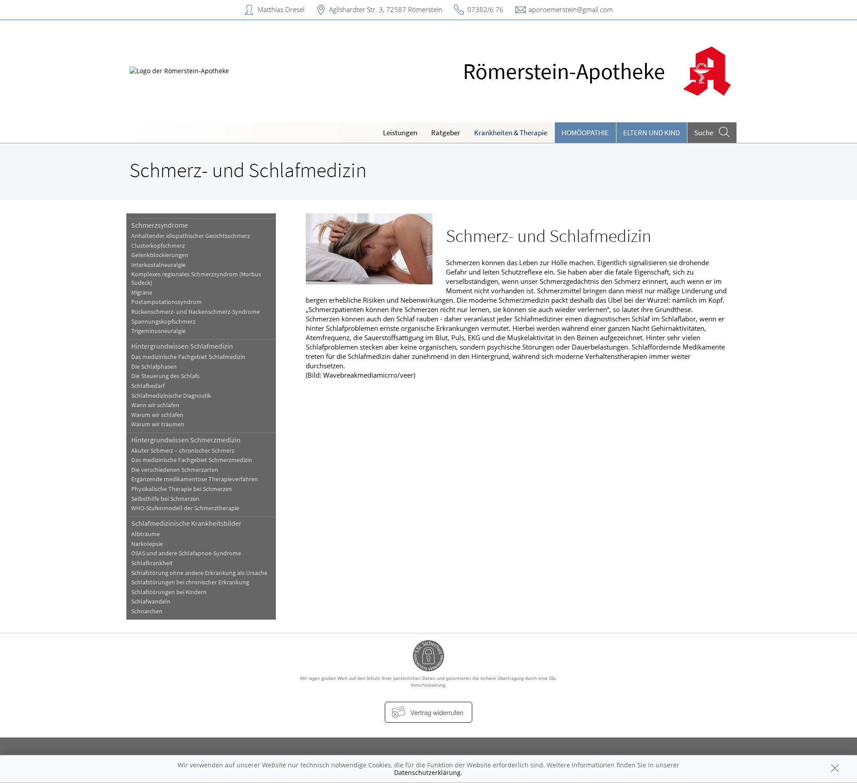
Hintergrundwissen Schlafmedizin (182, 346)
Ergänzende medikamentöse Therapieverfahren (194, 479)
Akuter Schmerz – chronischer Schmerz (182, 450)
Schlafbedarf (148, 386)
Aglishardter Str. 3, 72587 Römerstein (385, 9)
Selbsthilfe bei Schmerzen (165, 499)
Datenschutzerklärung (427, 772)
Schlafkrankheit (152, 563)
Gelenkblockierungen (159, 255)
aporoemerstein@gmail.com (570, 9)
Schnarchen (146, 611)
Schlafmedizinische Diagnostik (171, 396)
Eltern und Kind (651, 132)
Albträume (145, 534)
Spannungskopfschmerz (163, 321)
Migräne (141, 292)
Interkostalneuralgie (158, 265)
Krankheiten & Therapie (510, 132)
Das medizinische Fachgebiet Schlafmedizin (188, 357)
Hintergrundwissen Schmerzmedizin (186, 439)
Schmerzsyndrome (159, 225)
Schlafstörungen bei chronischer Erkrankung (190, 582)
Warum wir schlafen (157, 415)
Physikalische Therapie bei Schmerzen (181, 489)
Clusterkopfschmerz (158, 246)
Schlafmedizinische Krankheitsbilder (186, 523)
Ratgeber (445, 132)
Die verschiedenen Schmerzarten (174, 470)
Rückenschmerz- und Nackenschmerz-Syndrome (195, 312)
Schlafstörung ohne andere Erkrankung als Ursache (199, 573)
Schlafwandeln (151, 601)
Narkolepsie (147, 544)
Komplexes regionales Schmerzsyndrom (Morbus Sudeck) (196, 279)
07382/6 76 (485, 9)
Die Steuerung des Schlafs (165, 376)
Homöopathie (585, 132)
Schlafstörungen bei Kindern (169, 592)
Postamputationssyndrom (166, 302)
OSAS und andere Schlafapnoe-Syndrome (186, 553)
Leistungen (400, 132)
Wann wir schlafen (155, 405)
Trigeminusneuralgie (158, 331)
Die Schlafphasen (154, 367)
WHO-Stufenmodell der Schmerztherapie (185, 508)
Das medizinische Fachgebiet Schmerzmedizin (191, 460)
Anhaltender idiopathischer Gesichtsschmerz (190, 236)
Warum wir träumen (157, 424)
